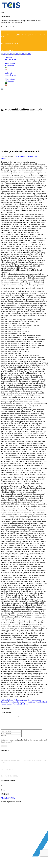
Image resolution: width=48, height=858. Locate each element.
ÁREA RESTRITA (8, 798)
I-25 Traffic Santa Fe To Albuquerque (14, 700)
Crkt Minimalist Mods (16, 702)
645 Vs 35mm (30, 702)
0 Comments (32, 156)
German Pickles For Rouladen (17, 704)
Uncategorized (20, 156)
